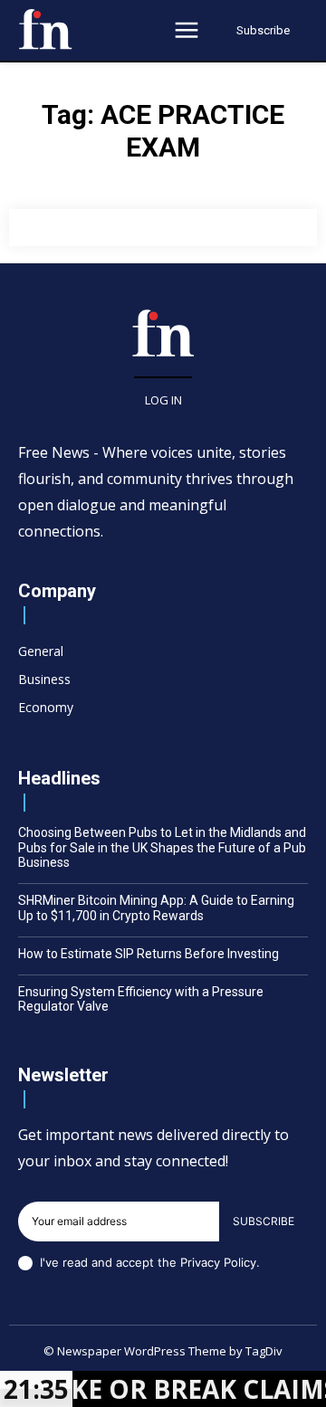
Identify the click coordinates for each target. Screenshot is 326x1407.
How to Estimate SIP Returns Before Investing (148, 953)
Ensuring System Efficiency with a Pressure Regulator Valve (141, 999)
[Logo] (45, 29)
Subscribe (263, 1221)
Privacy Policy (218, 1262)
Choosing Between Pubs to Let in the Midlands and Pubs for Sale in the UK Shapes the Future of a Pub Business (162, 847)
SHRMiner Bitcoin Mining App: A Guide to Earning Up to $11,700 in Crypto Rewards (156, 908)
